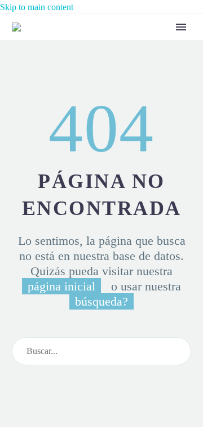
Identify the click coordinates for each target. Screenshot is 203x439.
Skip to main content (36, 7)
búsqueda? (101, 301)
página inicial (61, 286)
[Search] (178, 351)
